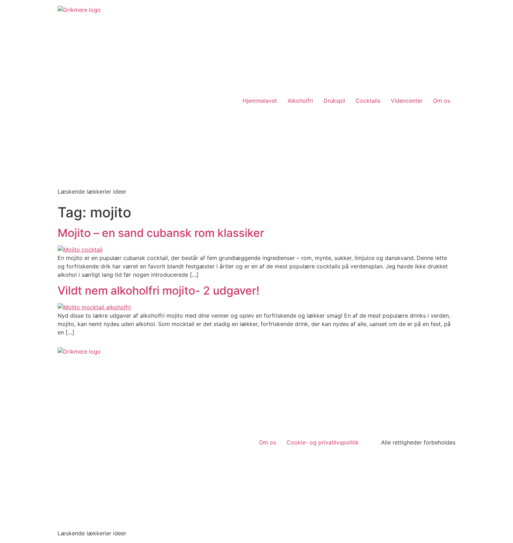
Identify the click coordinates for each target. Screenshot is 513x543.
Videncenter (407, 100)
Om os (441, 100)
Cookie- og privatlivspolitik (323, 442)
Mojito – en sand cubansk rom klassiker (161, 233)
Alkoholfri (300, 100)
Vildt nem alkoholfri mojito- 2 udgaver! (158, 290)
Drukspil (334, 100)
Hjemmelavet (260, 100)
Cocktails (368, 100)
